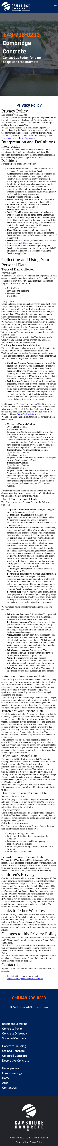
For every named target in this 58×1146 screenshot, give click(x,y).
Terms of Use (22, 1142)
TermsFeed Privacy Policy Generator (17, 138)
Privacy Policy (36, 1142)
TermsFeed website (25, 414)
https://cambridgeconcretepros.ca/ (26, 243)
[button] (55, 6)
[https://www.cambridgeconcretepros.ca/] (15, 6)
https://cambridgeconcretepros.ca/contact (25, 978)
